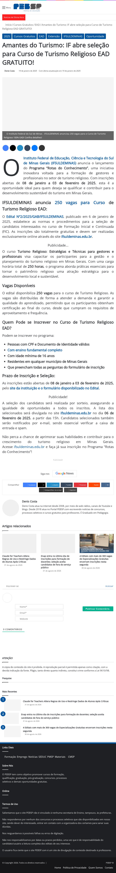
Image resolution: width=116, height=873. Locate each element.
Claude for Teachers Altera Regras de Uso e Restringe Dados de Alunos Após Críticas (19, 559)
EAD (37, 24)
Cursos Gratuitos (23, 24)
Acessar (109, 586)
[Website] (24, 517)
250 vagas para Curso (80, 202)
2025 (7, 36)
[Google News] (64, 473)
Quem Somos (96, 867)
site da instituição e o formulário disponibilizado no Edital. (55, 388)
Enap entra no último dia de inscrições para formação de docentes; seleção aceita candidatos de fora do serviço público (56, 562)
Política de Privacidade (74, 867)
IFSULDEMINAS (73, 36)
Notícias (33, 756)
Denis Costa (10, 71)
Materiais (60, 756)
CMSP (71, 756)
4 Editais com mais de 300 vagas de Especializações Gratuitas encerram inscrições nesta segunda (96, 560)
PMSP (50, 756)
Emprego (22, 756)
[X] (13, 148)
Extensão (54, 36)
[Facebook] (6, 148)
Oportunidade (95, 36)
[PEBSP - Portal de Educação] (27, 7)
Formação (10, 756)
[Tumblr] (27, 148)
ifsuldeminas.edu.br (76, 236)
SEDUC (42, 756)
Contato (109, 867)
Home (58, 867)
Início (8, 24)
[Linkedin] (20, 148)
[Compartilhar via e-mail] (42, 148)
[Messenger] (35, 148)
